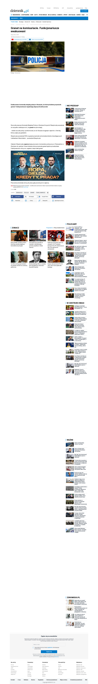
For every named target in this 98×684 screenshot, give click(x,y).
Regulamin (40, 679)
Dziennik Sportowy (46, 21)
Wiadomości (14, 18)
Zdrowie (29, 672)
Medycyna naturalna (62, 669)
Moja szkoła (44, 669)
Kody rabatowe (45, 666)
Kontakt (13, 679)
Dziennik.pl (30, 662)
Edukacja (44, 668)
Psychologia (60, 672)
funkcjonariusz (40, 192)
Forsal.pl (12, 669)
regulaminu (49, 647)
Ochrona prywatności (51, 679)
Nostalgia (21, 21)
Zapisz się (49, 651)
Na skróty (13, 662)
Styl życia (60, 674)
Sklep (86, 8)
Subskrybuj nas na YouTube (20, 39)
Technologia (30, 666)
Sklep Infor (13, 674)
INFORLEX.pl (56, 8)
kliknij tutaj (57, 656)
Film (43, 672)
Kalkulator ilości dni (80, 666)
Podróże (29, 674)
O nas (19, 679)
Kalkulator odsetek (80, 671)
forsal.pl (48, 8)
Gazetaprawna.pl (14, 666)
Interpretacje (13, 672)
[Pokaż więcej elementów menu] (87, 15)
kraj (27, 24)
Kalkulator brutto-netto (81, 672)
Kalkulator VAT (79, 669)
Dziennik (12, 24)
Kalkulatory (79, 662)
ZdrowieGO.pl (70, 8)
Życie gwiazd (45, 671)
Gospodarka (30, 668)
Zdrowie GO (27, 21)
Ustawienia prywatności (76, 679)
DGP (63, 8)
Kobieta (44, 664)
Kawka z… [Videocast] (36, 21)
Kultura (43, 676)
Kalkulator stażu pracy (81, 668)
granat (32, 192)
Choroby (60, 671)
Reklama (26, 679)
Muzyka (44, 674)
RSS (86, 679)
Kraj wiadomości (59, 228)
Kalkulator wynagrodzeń (81, 674)
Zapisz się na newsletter (37, 39)
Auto (29, 664)
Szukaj (85, 11)
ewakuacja (19, 192)
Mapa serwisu (63, 679)
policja (26, 192)
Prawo (59, 664)
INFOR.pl (42, 8)
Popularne (49, 228)
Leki (59, 668)
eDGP (12, 668)
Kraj (21, 18)
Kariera (33, 679)
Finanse (59, 666)
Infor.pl (12, 664)
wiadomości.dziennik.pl (20, 24)
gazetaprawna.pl (79, 8)
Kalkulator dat (79, 664)
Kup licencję (25, 187)
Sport (29, 671)
